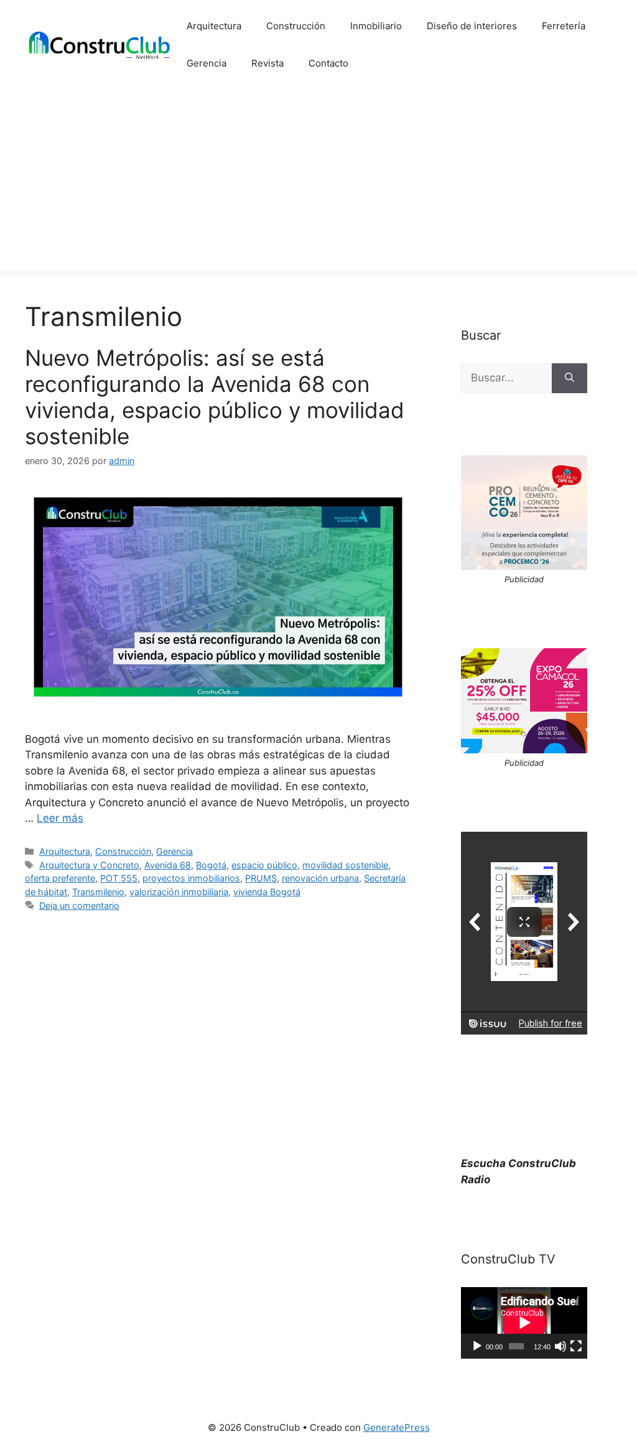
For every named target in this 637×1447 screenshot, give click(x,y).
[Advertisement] (318, 183)
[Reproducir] (477, 1346)
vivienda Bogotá (266, 891)
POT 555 (118, 878)
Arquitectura (214, 26)
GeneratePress (396, 1427)
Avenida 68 (167, 865)
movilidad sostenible (345, 865)
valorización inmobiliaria (178, 891)
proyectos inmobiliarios (191, 878)
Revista (267, 63)
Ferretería (563, 26)
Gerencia (206, 63)
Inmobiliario (376, 26)
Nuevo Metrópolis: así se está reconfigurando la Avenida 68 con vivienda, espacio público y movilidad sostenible (214, 397)
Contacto (328, 63)
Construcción (295, 26)
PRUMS (261, 878)
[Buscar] (569, 378)
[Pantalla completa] (576, 1346)
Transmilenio (98, 891)
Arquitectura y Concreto (89, 865)
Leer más (60, 818)
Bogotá (211, 865)
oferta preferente (60, 878)
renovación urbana (320, 878)
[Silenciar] (560, 1346)
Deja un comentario (79, 905)
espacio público (264, 865)
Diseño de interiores (472, 26)
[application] (524, 1322)
